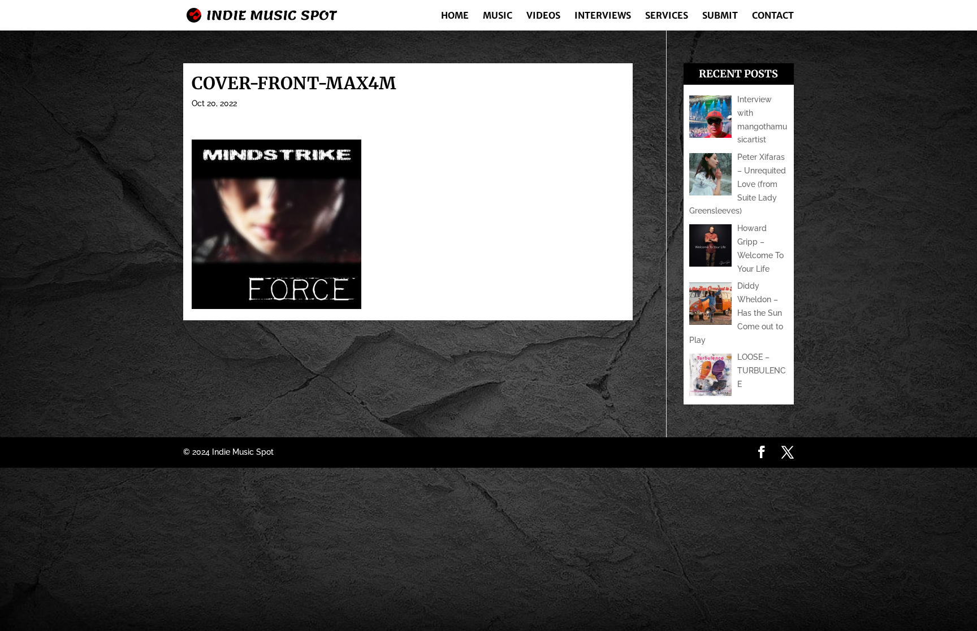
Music (497, 16)
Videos (543, 16)
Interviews (602, 16)
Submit (720, 16)
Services (666, 16)
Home (455, 16)
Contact (773, 16)
